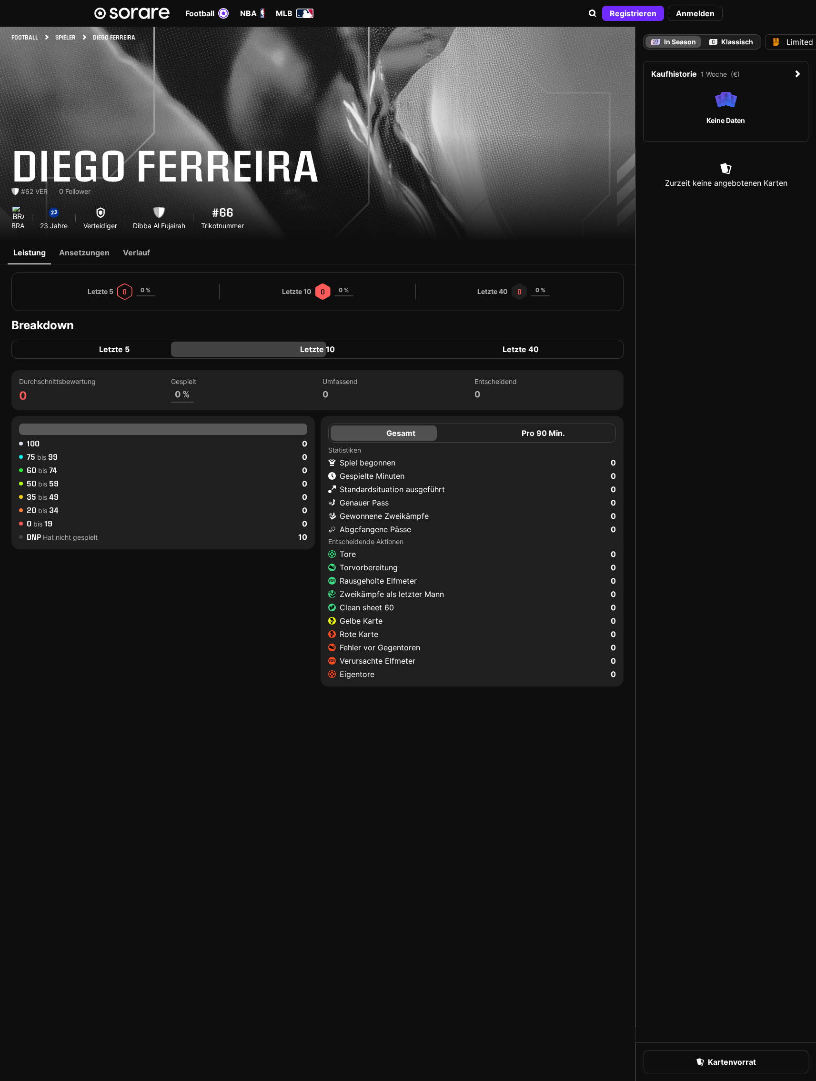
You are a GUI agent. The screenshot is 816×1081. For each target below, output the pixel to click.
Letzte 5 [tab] (114, 349)
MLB (284, 13)
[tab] (731, 42)
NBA (248, 13)
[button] (592, 13)
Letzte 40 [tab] (521, 349)
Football (199, 13)
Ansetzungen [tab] (84, 252)
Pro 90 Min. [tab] (543, 433)
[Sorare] (132, 13)
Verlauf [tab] (136, 252)
